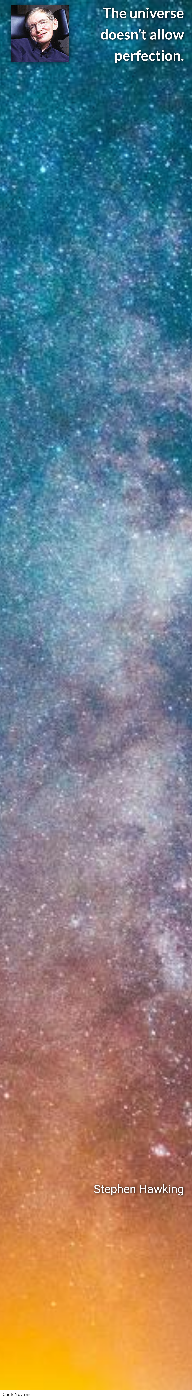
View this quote (39, 1189)
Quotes (123, 1394)
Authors (100, 1394)
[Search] (178, 1394)
